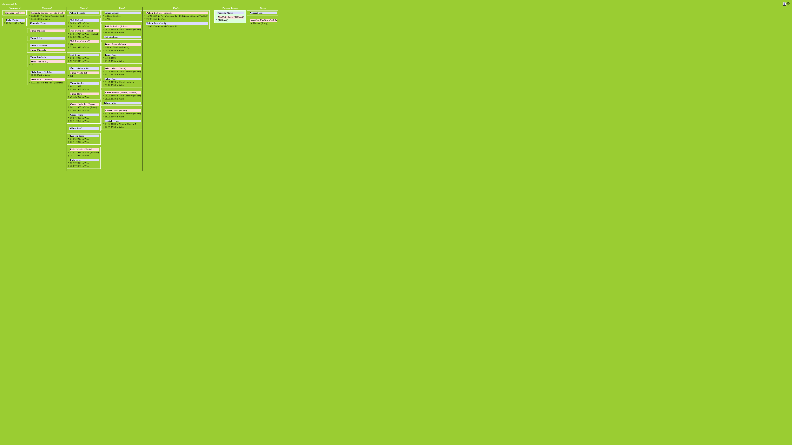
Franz (38, 23)
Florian (13, 20)
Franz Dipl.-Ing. (42, 72)
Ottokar (77, 83)
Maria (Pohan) (115, 68)
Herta (76, 94)
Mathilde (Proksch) (82, 31)
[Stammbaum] (788, 4)
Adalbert (111, 37)
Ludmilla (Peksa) (82, 104)
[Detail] (784, 4)
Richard (76, 20)
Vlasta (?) (78, 73)
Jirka (36, 38)
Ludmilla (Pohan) (116, 26)
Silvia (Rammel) (42, 79)
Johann (112, 13)
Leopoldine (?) (80, 41)
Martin (225, 13)
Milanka (38, 31)
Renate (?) (39, 62)
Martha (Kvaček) (81, 149)
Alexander (39, 45)
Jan (256, 13)
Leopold (78, 13)
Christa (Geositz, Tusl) (47, 13)
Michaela (38, 50)
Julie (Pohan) (116, 110)
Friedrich (38, 57)
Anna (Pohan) (115, 44)
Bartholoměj (156, 23)
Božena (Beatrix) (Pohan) (121, 92)
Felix (75, 55)
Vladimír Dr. (79, 68)
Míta (110, 103)
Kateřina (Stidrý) (264, 20)
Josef (76, 128)
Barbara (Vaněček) (159, 13)
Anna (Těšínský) (231, 17)
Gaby (13, 13)
